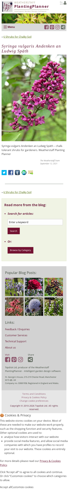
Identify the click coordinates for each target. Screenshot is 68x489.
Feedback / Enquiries (17, 329)
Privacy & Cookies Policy (34, 397)
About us (10, 347)
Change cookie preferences (34, 401)
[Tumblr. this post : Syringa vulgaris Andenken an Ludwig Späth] (18, 173)
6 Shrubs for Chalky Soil (17, 37)
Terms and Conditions (34, 394)
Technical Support (15, 341)
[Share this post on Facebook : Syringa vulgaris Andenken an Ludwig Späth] (11, 173)
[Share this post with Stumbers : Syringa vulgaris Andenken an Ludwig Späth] (25, 173)
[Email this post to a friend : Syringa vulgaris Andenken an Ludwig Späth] (31, 173)
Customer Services (16, 335)
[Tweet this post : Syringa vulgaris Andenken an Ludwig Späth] (5, 173)
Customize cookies (22, 487)
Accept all (5, 487)
